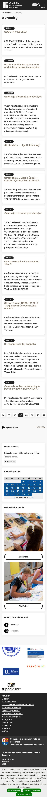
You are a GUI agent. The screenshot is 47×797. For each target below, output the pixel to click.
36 (15, 415)
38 (26, 415)
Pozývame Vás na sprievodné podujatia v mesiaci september (22, 66)
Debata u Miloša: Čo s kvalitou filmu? (21, 263)
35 (9, 415)
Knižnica (6, 731)
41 (44, 415)
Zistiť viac (23, 557)
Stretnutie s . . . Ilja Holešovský (22, 145)
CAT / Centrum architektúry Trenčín (18, 704)
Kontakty (6, 728)
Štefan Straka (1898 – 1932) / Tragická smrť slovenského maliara (21, 306)
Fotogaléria (7, 719)
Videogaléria (7, 722)
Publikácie (6, 725)
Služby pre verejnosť (11, 716)
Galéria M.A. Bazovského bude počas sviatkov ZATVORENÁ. (22, 387)
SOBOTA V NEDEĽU (15, 31)
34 (3, 415)
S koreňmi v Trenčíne (11, 707)
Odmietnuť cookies (32, 790)
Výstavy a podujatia (11, 710)
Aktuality (6, 696)
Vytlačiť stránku (12, 428)
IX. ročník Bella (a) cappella (20, 344)
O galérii (6, 699)
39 (32, 415)
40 (38, 415)
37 (21, 415)
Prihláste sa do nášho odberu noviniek (21, 453)
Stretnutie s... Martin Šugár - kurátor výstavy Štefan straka (21, 179)
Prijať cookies (14, 790)
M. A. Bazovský (9, 701)
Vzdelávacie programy (12, 713)
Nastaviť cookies (24, 794)
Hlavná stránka (7, 13)
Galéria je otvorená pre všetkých (23, 96)
